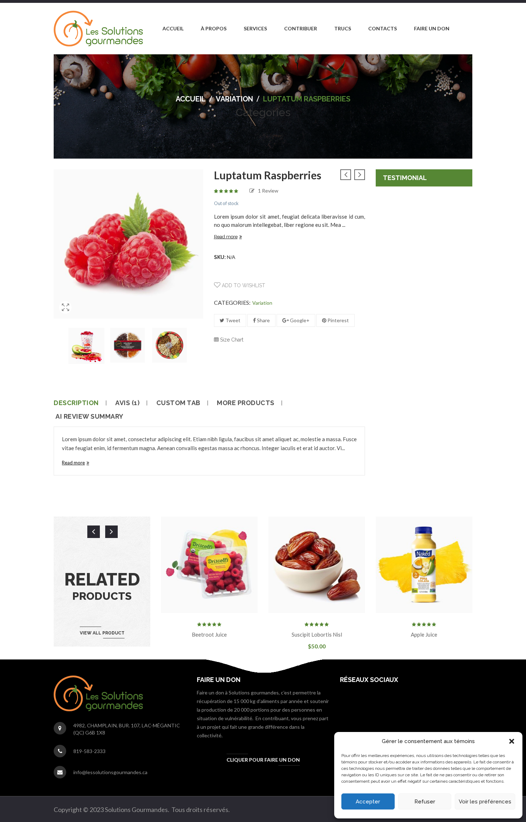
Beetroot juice (209, 634)
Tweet (232, 320)
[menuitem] (173, 28)
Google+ (299, 320)
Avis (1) (127, 402)
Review (268, 191)
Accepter (368, 801)
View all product (102, 633)
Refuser (424, 801)
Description (76, 402)
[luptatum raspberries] (65, 316)
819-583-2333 (89, 751)
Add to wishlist (242, 285)
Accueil (191, 99)
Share (263, 320)
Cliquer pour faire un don (263, 760)
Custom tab (178, 402)
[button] (511, 741)
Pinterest (337, 320)
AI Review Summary (89, 416)
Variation (234, 99)
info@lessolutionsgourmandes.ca (110, 772)
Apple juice (424, 634)
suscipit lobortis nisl (317, 634)
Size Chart (231, 340)
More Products (245, 402)
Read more (226, 236)
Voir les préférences (485, 801)
